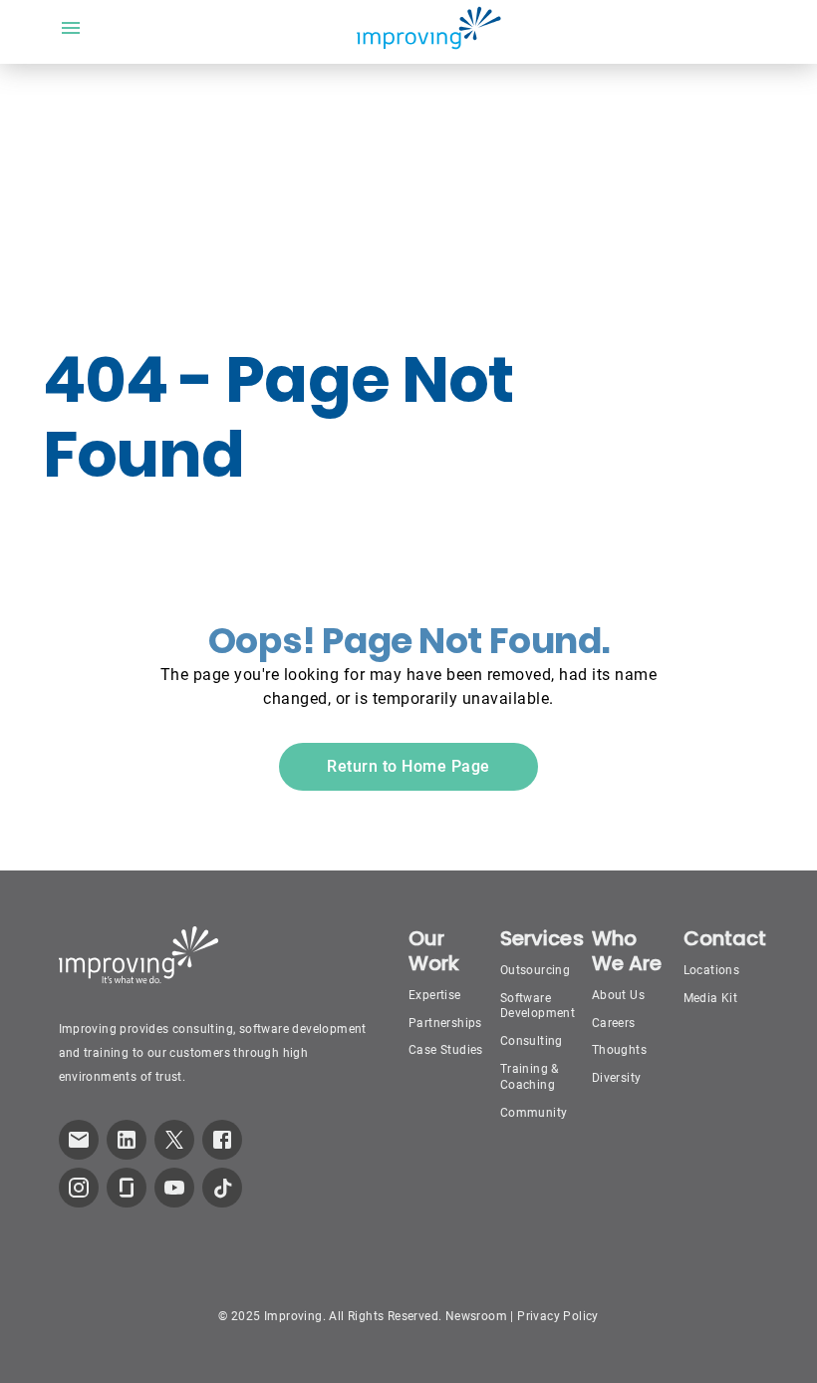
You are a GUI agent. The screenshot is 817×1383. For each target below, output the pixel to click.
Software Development (537, 1006)
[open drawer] (71, 28)
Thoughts (619, 1050)
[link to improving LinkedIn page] (126, 1140)
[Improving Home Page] (428, 28)
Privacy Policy (558, 1316)
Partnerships (445, 1023)
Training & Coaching (529, 1077)
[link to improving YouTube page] (174, 1188)
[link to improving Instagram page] (79, 1188)
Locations (711, 970)
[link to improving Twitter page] (174, 1140)
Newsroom (476, 1316)
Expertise (434, 995)
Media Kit (710, 998)
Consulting (531, 1041)
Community (534, 1113)
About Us (618, 995)
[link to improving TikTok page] (222, 1188)
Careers (614, 1023)
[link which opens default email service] (79, 1140)
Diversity (617, 1078)
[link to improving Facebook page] (222, 1140)
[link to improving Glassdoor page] (126, 1188)
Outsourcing (535, 970)
